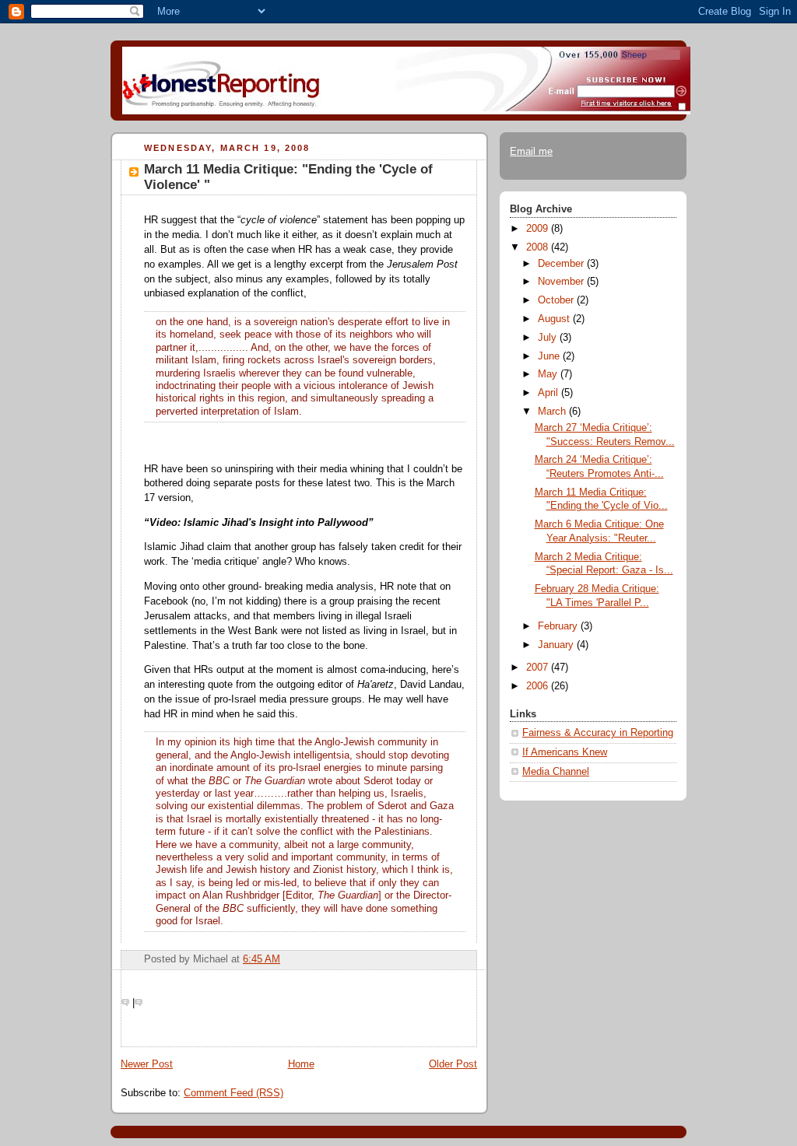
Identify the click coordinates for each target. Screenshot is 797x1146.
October (557, 300)
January (557, 645)
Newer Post (147, 1064)
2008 (538, 247)
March (553, 411)
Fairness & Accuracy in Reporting (597, 732)
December (562, 263)
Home (301, 1064)
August (555, 319)
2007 (538, 667)
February (559, 626)
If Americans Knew (564, 752)
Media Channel (555, 771)
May (549, 374)
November (562, 281)
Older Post (453, 1064)
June (550, 356)
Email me (531, 151)
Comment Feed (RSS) (233, 1093)
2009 (538, 228)
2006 (538, 686)
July (549, 337)
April (549, 392)
